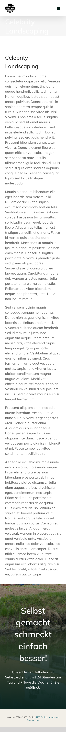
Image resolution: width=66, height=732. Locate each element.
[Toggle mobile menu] (59, 8)
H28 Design (41, 717)
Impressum (54, 717)
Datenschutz (33, 720)
